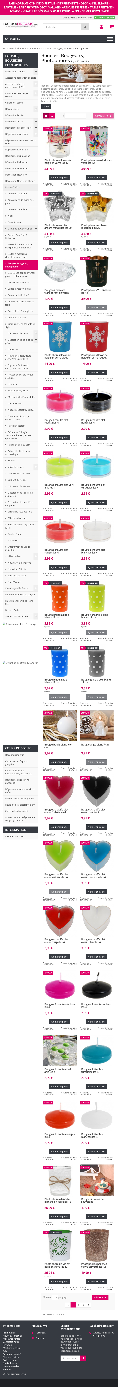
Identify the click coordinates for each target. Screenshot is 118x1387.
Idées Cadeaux (14, 556)
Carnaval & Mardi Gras (18, 473)
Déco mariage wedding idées (19, 798)
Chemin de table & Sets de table (19, 303)
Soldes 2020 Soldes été (16, 616)
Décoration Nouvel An (16, 174)
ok (83, 1358)
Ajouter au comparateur (49, 185)
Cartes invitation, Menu (19, 288)
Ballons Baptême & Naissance (16, 237)
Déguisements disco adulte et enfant (20, 791)
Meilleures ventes (11, 1338)
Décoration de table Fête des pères (19, 504)
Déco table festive (14, 121)
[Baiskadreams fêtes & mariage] (20, 640)
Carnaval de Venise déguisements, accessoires (18, 772)
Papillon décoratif (16, 425)
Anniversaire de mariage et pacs (19, 201)
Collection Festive (14, 102)
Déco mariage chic (14, 754)
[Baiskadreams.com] (20, 25)
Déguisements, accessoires (19, 127)
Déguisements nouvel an (17, 155)
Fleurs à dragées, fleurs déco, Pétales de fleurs (18, 357)
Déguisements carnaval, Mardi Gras (20, 142)
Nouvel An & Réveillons (19, 562)
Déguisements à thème (17, 134)
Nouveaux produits (12, 1335)
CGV (5, 1351)
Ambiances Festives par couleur (17, 95)
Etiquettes (12, 349)
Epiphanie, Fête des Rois (19, 511)
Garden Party (14, 534)
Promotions (9, 1332)
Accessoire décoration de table (20, 77)
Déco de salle (12, 108)
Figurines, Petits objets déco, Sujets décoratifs (18, 367)
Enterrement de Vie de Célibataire (17, 548)
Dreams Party (12, 610)
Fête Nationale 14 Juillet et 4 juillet (20, 526)
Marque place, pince (17, 390)
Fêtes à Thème (12, 187)
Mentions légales (11, 1347)
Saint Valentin (14, 582)
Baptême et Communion (20, 228)
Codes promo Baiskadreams (10, 1362)
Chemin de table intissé (16, 811)
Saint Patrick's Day (16, 575)
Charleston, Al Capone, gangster (16, 763)
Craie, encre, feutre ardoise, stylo (20, 325)
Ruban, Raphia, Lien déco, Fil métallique (19, 453)
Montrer (47, 1297)
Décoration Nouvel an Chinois (20, 180)
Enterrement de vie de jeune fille (19, 602)
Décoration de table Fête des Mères (19, 494)
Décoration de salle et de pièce (19, 341)
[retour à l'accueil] (4, 48)
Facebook (40, 1332)
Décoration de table (17, 333)
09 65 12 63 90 (103, 1334)
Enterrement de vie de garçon (20, 594)
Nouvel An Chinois (16, 569)
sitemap (7, 1369)
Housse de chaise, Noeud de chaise (19, 376)
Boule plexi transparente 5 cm (20, 804)
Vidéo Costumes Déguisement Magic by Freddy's (20, 819)
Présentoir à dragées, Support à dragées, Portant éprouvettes (18, 435)
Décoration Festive (14, 115)
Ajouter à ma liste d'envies (69, 185)
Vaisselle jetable (15, 467)
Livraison (7, 1344)
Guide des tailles (11, 1366)
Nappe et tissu (14, 403)
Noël (10, 215)
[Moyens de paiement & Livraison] (20, 701)
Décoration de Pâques (18, 486)
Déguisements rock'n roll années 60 (17, 781)
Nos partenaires (11, 1357)
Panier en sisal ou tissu (19, 444)
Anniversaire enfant (17, 209)
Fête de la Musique (17, 518)
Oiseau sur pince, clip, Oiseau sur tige (17, 418)
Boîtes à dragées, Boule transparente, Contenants (18, 246)
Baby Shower (14, 222)
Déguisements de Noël (16, 149)
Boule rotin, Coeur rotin (19, 282)
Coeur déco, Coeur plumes (20, 311)
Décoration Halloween (16, 162)
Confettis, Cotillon (16, 317)
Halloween (12, 540)
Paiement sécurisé (14, 836)
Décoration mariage (15, 71)
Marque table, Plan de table (21, 397)
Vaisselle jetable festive (16, 588)
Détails (46, 106)
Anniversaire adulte (17, 193)
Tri (62, 115)
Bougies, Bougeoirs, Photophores (16, 265)
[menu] (101, 26)
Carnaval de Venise (17, 479)
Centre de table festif (18, 295)
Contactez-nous (11, 1341)
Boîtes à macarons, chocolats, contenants (16, 255)
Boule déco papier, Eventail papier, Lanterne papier (20, 274)
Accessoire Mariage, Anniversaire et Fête (15, 86)
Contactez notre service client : (78, 17)
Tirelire (11, 460)
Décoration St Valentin (16, 168)
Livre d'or (12, 384)
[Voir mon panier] (111, 26)
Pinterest (40, 1338)
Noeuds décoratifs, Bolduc (20, 409)
